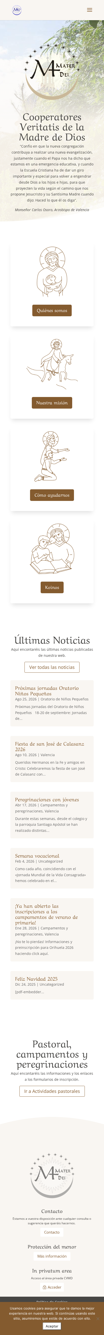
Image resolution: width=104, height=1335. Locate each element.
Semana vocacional (37, 855)
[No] (97, 1318)
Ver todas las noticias (52, 667)
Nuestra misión (52, 402)
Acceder (54, 1287)
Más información (52, 1256)
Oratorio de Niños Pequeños (65, 699)
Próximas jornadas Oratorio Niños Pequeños (47, 690)
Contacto (52, 1232)
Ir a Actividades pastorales (52, 1091)
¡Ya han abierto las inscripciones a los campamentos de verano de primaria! (46, 914)
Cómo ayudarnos (52, 494)
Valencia (48, 754)
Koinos (52, 586)
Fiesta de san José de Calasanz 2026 (49, 746)
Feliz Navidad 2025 (36, 978)
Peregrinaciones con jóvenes (47, 799)
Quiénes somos (52, 309)
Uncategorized (50, 861)
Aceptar (52, 1326)
